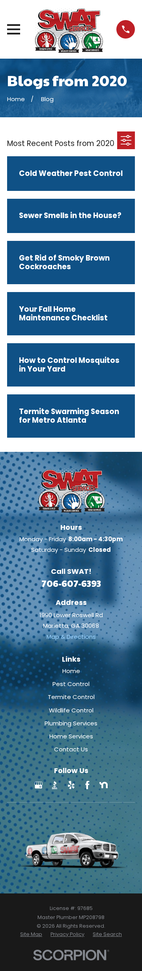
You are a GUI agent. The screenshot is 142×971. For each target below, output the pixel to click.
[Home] (68, 29)
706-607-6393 (71, 583)
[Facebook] (87, 785)
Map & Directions (71, 637)
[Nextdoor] (103, 785)
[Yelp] (71, 785)
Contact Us (71, 749)
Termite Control (71, 697)
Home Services (71, 736)
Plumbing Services (71, 723)
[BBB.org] (54, 785)
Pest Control (71, 684)
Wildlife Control (71, 710)
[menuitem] (31, 934)
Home (71, 671)
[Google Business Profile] (38, 785)
